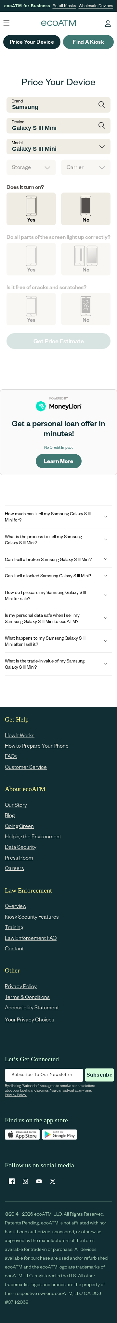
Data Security (20, 846)
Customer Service (26, 766)
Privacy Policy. (16, 1094)
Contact (14, 948)
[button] (58, 517)
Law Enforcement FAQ (31, 937)
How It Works (19, 735)
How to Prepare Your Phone (37, 745)
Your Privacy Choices (29, 1019)
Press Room (19, 857)
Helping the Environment (33, 836)
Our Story (16, 804)
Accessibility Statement (32, 1007)
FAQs (11, 756)
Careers (14, 867)
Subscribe (99, 1075)
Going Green (19, 825)
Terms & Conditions (27, 996)
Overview (15, 905)
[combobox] (58, 105)
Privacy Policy (21, 986)
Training (14, 927)
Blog (10, 815)
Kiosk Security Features (32, 916)
